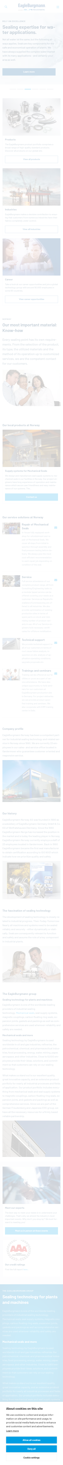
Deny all (31, 1449)
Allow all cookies (31, 1440)
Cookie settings (31, 1458)
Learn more (12, 1431)
